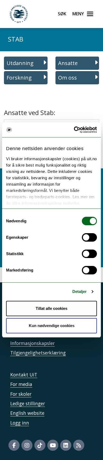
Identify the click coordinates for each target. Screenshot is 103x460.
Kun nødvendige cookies (51, 325)
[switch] (89, 237)
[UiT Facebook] (14, 445)
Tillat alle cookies (51, 308)
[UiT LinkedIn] (65, 445)
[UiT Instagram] (26, 445)
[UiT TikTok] (39, 445)
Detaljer (79, 291)
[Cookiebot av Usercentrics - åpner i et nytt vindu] (74, 129)
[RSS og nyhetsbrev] (78, 445)
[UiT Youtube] (52, 445)
